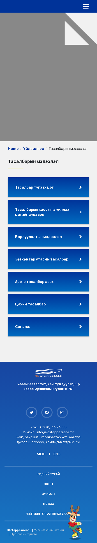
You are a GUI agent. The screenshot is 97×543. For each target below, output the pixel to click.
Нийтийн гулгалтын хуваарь (48, 514)
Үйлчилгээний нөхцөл (49, 530)
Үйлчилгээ (33, 148)
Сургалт (48, 494)
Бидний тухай (48, 474)
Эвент (48, 484)
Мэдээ (48, 504)
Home (13, 148)
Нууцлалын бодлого (24, 534)
